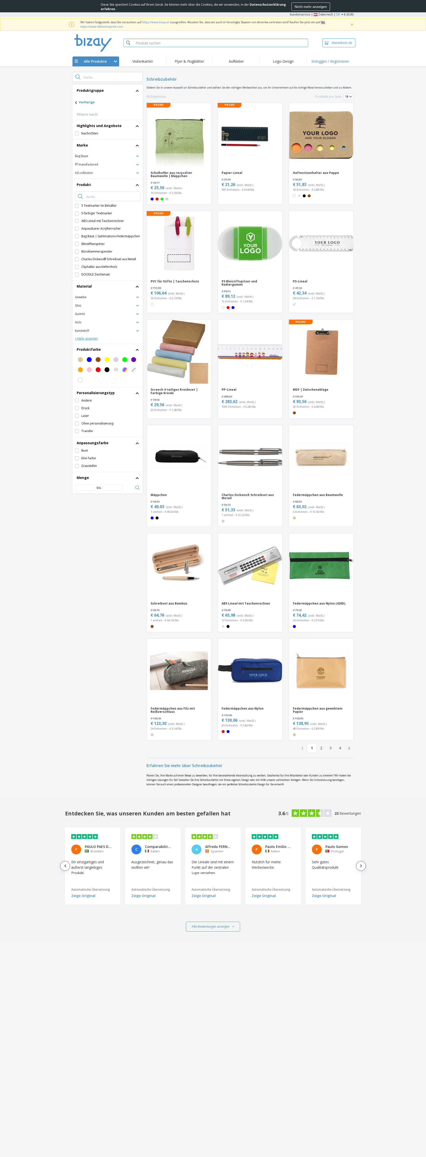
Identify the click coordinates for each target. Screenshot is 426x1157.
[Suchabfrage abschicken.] (77, 76)
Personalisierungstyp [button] (96, 392)
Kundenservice (300, 14)
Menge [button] (83, 477)
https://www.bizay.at (155, 22)
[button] (107, 155)
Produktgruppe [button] (90, 90)
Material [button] (84, 286)
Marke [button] (82, 145)
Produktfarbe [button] (89, 349)
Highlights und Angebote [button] (99, 125)
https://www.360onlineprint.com (101, 26)
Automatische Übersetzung (90, 889)
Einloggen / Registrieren (330, 61)
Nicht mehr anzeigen (311, 7)
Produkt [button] (84, 184)
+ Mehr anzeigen (86, 338)
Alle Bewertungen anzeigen (211, 926)
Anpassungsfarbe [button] (92, 443)
